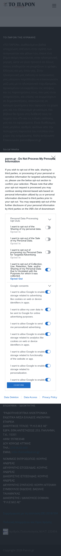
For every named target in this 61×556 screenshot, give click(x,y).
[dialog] (30, 278)
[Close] (54, 159)
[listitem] (30, 219)
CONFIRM (19, 385)
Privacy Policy (49, 397)
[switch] (48, 227)
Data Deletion (11, 397)
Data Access (30, 397)
